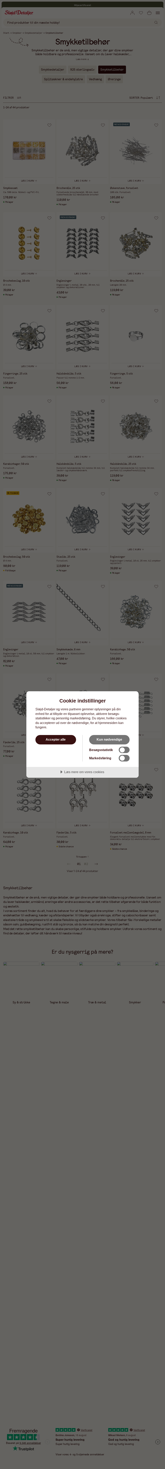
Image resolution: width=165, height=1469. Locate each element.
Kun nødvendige (109, 739)
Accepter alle (56, 739)
